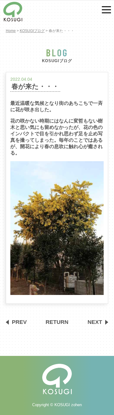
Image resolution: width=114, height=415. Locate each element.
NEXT (95, 322)
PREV (19, 322)
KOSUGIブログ (32, 31)
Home (11, 31)
